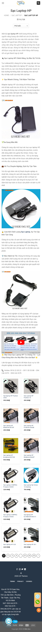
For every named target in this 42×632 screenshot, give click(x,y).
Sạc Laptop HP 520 (9, 544)
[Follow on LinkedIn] (25, 569)
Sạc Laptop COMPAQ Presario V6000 (10, 486)
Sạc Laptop (17, 15)
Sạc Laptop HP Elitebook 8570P (8, 426)
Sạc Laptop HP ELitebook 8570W (9, 456)
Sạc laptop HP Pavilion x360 (10, 397)
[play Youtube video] (21, 342)
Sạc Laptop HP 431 (30, 544)
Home (6, 15)
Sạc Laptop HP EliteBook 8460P (29, 456)
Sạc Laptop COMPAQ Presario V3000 (10, 515)
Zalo (15, 622)
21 (25, 556)
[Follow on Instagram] (20, 569)
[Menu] (3, 3)
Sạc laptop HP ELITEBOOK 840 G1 (30, 515)
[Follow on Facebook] (17, 569)
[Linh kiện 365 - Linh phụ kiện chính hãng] (21, 3)
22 (29, 556)
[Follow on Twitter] (22, 569)
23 (34, 556)
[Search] (38, 3)
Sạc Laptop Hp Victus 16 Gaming (31, 486)
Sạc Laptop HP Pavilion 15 (28, 397)
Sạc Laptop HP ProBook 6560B (29, 426)
